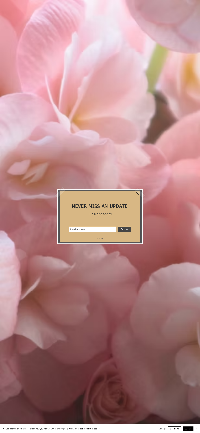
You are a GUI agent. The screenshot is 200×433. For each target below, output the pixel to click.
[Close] (196, 428)
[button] (137, 193)
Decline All (174, 428)
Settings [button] (162, 428)
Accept (188, 428)
